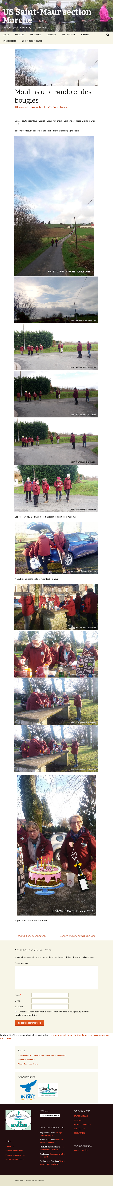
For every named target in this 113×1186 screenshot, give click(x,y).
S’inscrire (85, 34)
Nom (18, 995)
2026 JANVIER (79, 1133)
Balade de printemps (82, 1124)
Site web (19, 1006)
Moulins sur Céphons (58, 107)
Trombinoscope (9, 40)
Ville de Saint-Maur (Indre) (28, 1064)
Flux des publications (14, 1150)
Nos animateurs (68, 34)
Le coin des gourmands (32, 40)
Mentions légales (81, 1150)
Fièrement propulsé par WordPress (29, 1180)
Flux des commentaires (15, 1155)
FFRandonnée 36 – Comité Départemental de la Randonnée (42, 1055)
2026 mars (78, 1120)
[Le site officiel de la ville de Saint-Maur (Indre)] (48, 1090)
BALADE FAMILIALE (81, 1116)
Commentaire (22, 963)
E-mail (19, 1000)
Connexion (10, 1146)
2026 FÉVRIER (79, 1128)
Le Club (6, 34)
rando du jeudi (39, 107)
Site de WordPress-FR (15, 1159)
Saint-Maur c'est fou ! (26, 1060)
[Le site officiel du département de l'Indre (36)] (28, 1090)
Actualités (19, 34)
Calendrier (51, 34)
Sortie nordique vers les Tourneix (79, 935)
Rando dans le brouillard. (30, 935)
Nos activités (35, 34)
